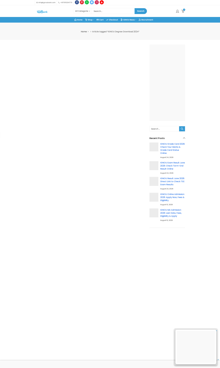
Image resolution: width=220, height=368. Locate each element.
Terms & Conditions (95, 338)
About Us (90, 326)
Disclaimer (91, 355)
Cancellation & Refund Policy (100, 349)
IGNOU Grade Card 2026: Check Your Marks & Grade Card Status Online (172, 148)
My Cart (166, 332)
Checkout (167, 338)
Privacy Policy (93, 343)
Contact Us (91, 332)
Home (84, 31)
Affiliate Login (168, 355)
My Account (168, 326)
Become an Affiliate (172, 349)
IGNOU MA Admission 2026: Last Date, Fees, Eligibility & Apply (171, 213)
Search (140, 11)
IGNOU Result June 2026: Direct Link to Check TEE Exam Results (172, 181)
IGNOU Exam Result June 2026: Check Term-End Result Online (172, 165)
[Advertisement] (168, 83)
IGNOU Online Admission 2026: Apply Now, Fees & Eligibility (172, 197)
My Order (167, 343)
